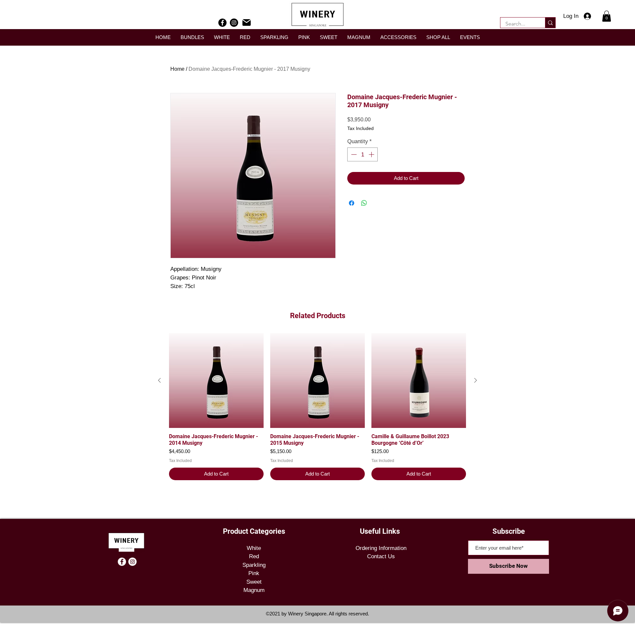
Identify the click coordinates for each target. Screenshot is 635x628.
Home (177, 69)
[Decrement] (353, 154)
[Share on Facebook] (352, 203)
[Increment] (372, 154)
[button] (606, 16)
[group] (317, 407)
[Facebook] (222, 23)
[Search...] (550, 23)
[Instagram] (234, 23)
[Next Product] (476, 380)
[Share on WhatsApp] (364, 203)
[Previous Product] (159, 380)
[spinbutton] (362, 154)
